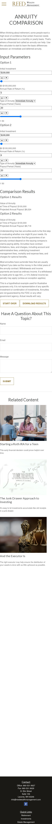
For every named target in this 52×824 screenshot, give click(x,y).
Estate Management (26, 822)
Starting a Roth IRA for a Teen (19, 444)
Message (4, 356)
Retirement (26, 815)
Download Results (34, 303)
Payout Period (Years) (10, 103)
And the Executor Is (12, 556)
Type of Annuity (7, 100)
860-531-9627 (29, 785)
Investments (26, 818)
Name (3, 323)
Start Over (10, 303)
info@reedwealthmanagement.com (26, 799)
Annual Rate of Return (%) (12, 88)
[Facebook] (26, 804)
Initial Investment (8, 68)
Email (2, 340)
